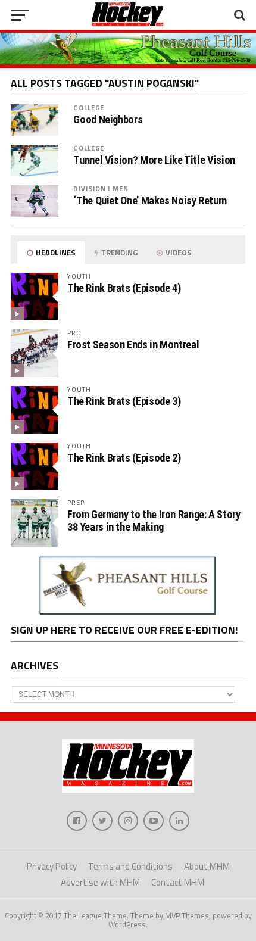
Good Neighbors (107, 120)
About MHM (207, 866)
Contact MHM (177, 882)
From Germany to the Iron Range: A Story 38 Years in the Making (154, 520)
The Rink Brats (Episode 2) (123, 457)
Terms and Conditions (130, 866)
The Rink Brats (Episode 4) (123, 288)
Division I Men (101, 188)
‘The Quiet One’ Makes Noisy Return (150, 201)
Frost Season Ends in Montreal (133, 344)
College (88, 107)
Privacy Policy (52, 866)
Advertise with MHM (100, 882)
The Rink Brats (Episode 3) (123, 401)
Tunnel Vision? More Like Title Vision (154, 160)
